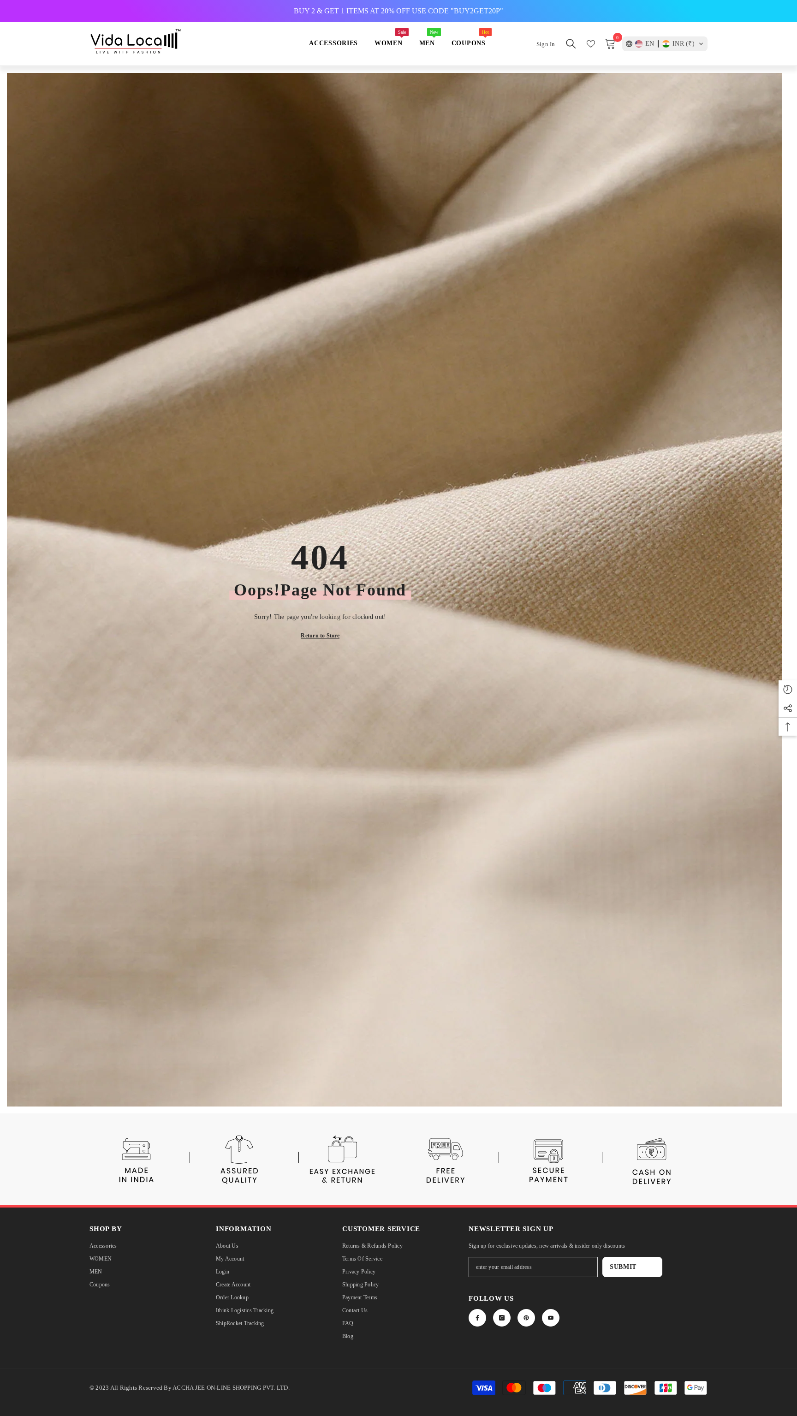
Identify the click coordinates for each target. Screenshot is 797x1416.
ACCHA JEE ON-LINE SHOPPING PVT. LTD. (231, 1387)
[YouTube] (550, 1318)
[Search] (571, 44)
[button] (665, 43)
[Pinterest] (526, 1318)
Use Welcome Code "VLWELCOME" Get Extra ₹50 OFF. (398, 11)
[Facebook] (477, 1318)
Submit (623, 1266)
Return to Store (320, 635)
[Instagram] (502, 1318)
